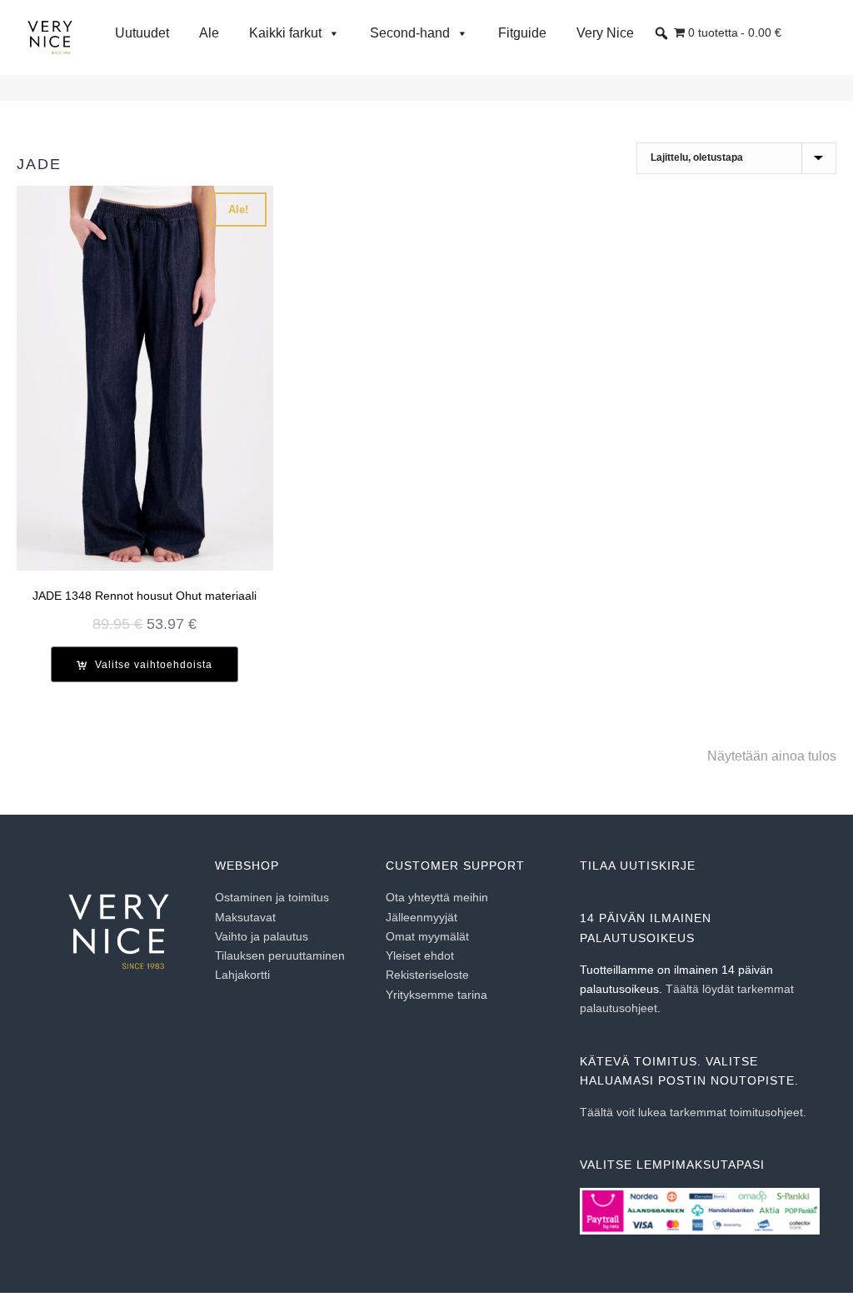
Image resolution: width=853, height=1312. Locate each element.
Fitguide (522, 33)
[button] (661, 33)
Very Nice (605, 33)
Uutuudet (142, 33)
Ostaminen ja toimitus (272, 897)
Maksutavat (245, 917)
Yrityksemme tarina (436, 994)
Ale (209, 33)
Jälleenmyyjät (421, 917)
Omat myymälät (427, 936)
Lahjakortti (242, 974)
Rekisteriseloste (427, 974)
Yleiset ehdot (420, 955)
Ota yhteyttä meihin (437, 897)
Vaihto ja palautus (261, 936)
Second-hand (410, 33)
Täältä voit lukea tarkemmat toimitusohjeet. (693, 1112)
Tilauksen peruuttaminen (280, 955)
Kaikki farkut (285, 33)
